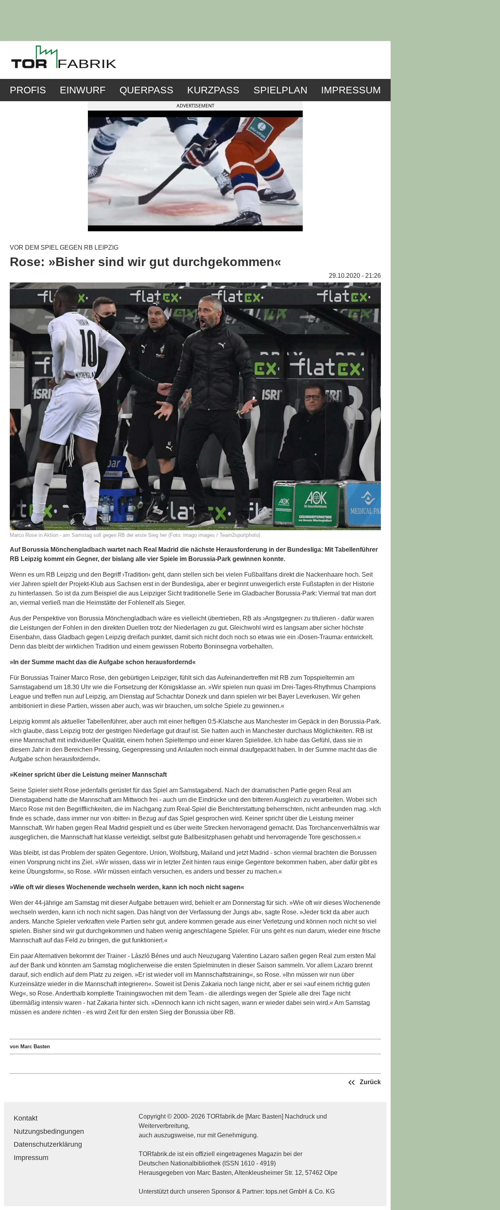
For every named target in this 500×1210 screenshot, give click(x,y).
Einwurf (82, 90)
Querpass (146, 90)
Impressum (351, 90)
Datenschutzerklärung (48, 1144)
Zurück (369, 1082)
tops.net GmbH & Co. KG (300, 1191)
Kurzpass (213, 90)
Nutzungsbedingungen (49, 1131)
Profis (28, 90)
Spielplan (280, 90)
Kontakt (26, 1118)
